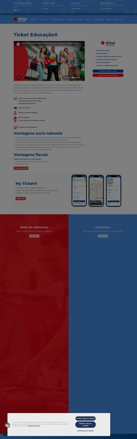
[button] (7, 425)
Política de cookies (34, 426)
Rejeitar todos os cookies (85, 424)
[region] (58, 424)
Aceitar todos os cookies (86, 418)
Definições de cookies (85, 430)
